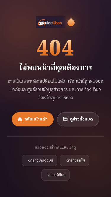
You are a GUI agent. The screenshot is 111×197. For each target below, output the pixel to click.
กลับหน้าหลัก (36, 119)
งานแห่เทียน (56, 175)
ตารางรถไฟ (75, 160)
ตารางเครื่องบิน (40, 160)
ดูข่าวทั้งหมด (81, 119)
